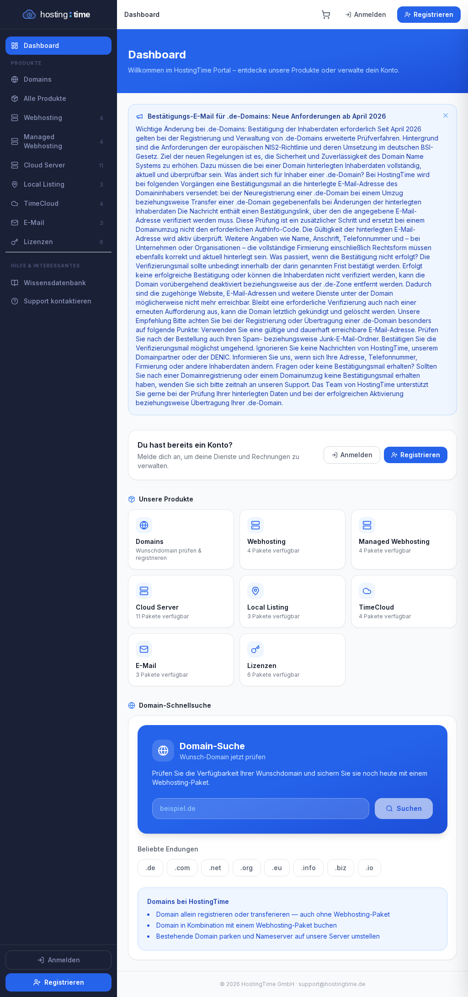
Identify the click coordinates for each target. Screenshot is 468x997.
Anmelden (64, 960)
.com (182, 868)
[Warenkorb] (326, 14)
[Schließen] (445, 115)
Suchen (409, 808)
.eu (277, 868)
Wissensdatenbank (55, 283)
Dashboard (41, 45)
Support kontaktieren (57, 301)
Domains (38, 79)
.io (369, 868)
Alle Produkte (45, 98)
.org (246, 868)
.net (215, 868)
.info (308, 868)
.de (150, 868)
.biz (340, 868)
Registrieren (64, 982)
